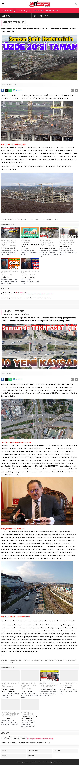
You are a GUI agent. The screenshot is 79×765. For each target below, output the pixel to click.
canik (33, 219)
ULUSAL (23, 273)
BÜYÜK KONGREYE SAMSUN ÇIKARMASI (8, 690)
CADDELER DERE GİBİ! (8, 248)
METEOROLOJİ (5, 242)
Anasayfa (5, 25)
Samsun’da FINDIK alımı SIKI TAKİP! (27, 11)
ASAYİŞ (62, 240)
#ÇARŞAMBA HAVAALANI (32, 660)
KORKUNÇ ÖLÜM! (26, 691)
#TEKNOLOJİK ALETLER (25, 219)
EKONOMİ (42, 240)
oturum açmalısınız (21, 292)
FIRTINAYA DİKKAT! (66, 246)
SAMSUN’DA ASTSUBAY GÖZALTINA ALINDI (29, 717)
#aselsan (10, 660)
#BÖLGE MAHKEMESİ (19, 660)
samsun (56, 219)
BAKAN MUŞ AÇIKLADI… (68, 687)
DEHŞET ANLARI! (7, 718)
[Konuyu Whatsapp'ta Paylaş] (10, 90)
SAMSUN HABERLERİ (27, 240)
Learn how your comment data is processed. (39, 294)
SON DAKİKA (70, 242)
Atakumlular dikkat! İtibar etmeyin (30, 245)
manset (43, 219)
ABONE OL (19, 90)
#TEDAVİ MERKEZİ (13, 219)
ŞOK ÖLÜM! (5, 277)
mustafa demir (55, 660)
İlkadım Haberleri (12, 240)
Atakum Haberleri (50, 683)
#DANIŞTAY (43, 660)
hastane (38, 219)
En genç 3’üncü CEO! (28, 277)
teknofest (10, 662)
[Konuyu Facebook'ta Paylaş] (2, 90)
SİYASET (49, 244)
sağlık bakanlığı (50, 219)
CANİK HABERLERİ (14, 25)
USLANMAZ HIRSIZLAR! (48, 689)
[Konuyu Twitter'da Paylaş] (6, 90)
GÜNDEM (3, 240)
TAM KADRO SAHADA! (47, 248)
